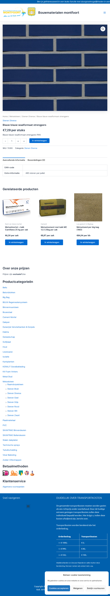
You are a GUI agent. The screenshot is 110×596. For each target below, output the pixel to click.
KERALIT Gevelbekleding (14, 366)
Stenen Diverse (14, 393)
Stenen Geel (12, 398)
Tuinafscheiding (10, 450)
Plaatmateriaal (9, 420)
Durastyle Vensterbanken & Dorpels (19, 327)
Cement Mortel (9, 317)
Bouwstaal (7, 312)
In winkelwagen (39, 140)
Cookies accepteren (59, 588)
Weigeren (77, 588)
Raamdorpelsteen (15, 384)
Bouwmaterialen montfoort (58, 13)
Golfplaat (7, 342)
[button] (102, 28)
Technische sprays (11, 445)
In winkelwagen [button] (16, 242)
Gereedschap (9, 337)
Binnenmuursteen (11, 307)
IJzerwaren (8, 352)
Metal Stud (7, 376)
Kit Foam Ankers (10, 371)
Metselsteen (8, 381)
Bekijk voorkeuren (95, 588)
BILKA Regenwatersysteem (15, 302)
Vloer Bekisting (9, 455)
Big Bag (6, 297)
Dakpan (6, 322)
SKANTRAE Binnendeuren (14, 430)
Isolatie (6, 357)
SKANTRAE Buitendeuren (14, 435)
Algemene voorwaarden (13, 487)
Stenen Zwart (13, 415)
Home (5, 116)
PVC (5, 425)
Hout (5, 347)
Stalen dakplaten (10, 440)
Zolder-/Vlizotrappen (12, 460)
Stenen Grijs (12, 402)
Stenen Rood (13, 406)
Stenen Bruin (13, 389)
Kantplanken (8, 362)
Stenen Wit (12, 411)
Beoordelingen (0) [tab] (36, 160)
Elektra (6, 332)
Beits (5, 287)
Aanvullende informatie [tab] (14, 160)
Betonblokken (9, 292)
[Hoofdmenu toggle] (104, 12)
